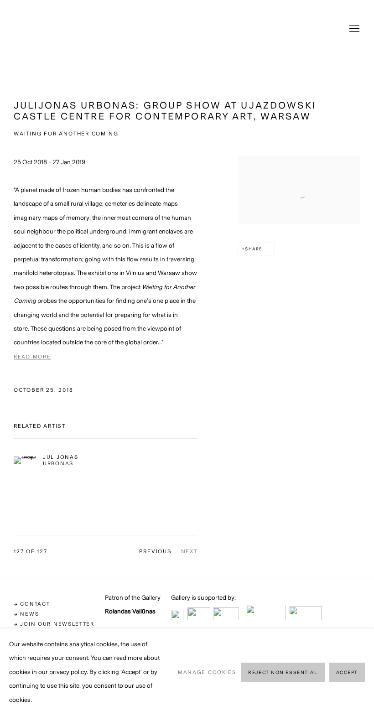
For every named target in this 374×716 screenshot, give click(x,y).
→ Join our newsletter (54, 624)
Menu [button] (353, 29)
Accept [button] (347, 672)
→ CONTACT (32, 604)
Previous (155, 551)
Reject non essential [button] (282, 672)
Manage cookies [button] (207, 672)
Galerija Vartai (187, 29)
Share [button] (253, 248)
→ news (26, 614)
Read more (32, 356)
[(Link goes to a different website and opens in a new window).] (177, 617)
